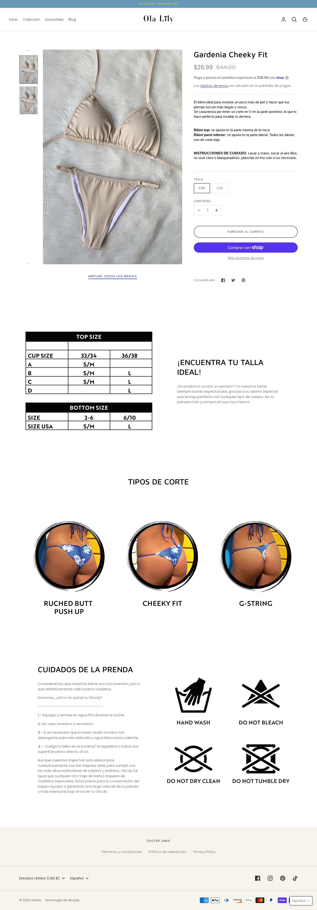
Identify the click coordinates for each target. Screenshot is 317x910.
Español (77, 878)
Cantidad (202, 201)
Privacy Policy (204, 851)
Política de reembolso (167, 851)
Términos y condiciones (122, 851)
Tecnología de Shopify (62, 900)
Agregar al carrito (245, 231)
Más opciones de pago (246, 258)
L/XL (220, 188)
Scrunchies (54, 19)
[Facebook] (257, 878)
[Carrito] (305, 19)
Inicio (13, 19)
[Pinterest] (283, 878)
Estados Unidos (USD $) (39, 878)
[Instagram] (270, 878)
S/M (202, 188)
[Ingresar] (283, 19)
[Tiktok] (295, 878)
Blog (72, 19)
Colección (31, 19)
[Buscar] (294, 19)
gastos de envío (214, 85)
